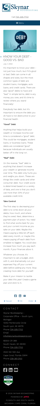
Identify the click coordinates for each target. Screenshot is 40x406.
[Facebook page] (5, 370)
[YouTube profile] (16, 370)
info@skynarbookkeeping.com (17, 336)
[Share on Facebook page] (16, 296)
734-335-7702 (22, 17)
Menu (21, 23)
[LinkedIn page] (11, 370)
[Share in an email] (24, 296)
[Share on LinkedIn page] (20, 296)
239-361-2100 (16, 358)
